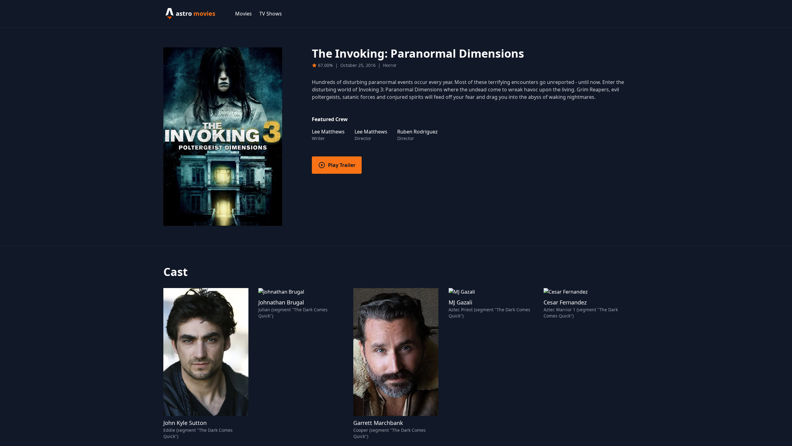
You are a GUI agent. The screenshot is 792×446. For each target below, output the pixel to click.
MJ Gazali (460, 302)
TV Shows (270, 13)
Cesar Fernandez (565, 302)
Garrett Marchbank (378, 422)
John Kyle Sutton (185, 422)
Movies (243, 13)
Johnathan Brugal (281, 302)
